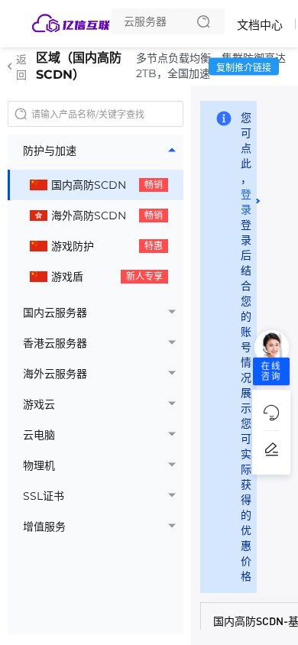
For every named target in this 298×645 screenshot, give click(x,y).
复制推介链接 (243, 67)
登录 (246, 201)
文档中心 (260, 25)
